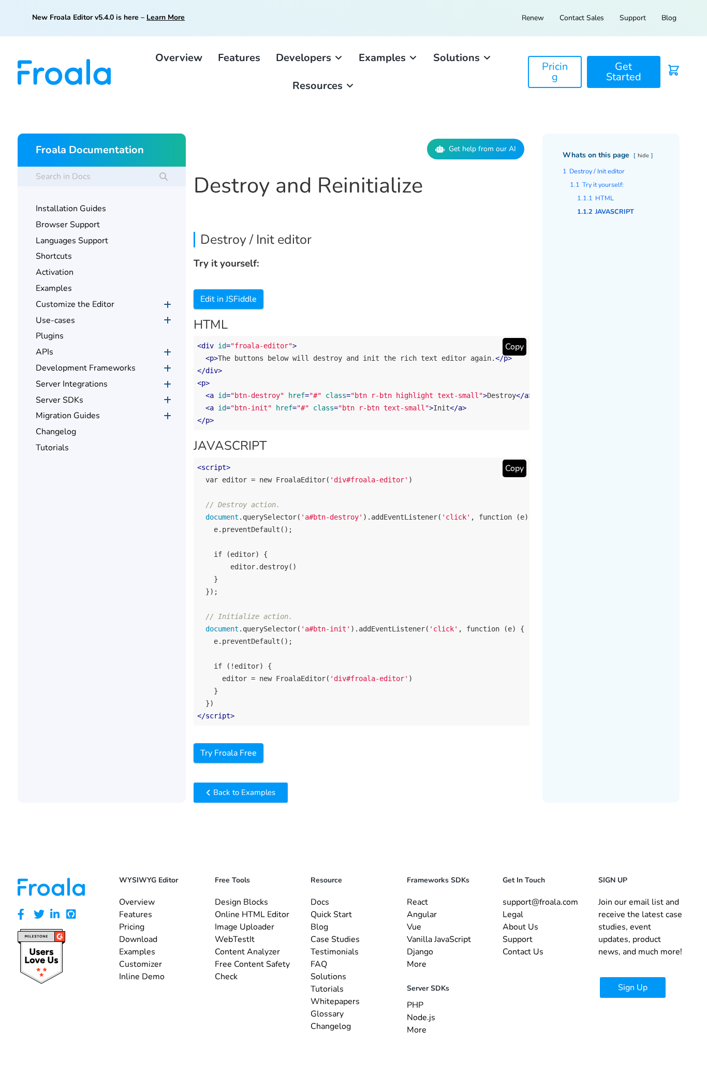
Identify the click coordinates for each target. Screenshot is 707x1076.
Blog (668, 18)
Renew (533, 18)
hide (643, 155)
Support (633, 18)
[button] (309, 58)
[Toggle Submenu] (168, 305)
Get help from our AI (482, 149)
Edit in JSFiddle (228, 299)
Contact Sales (581, 18)
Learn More (165, 17)
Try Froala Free (228, 753)
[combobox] (101, 176)
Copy (514, 346)
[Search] (163, 176)
